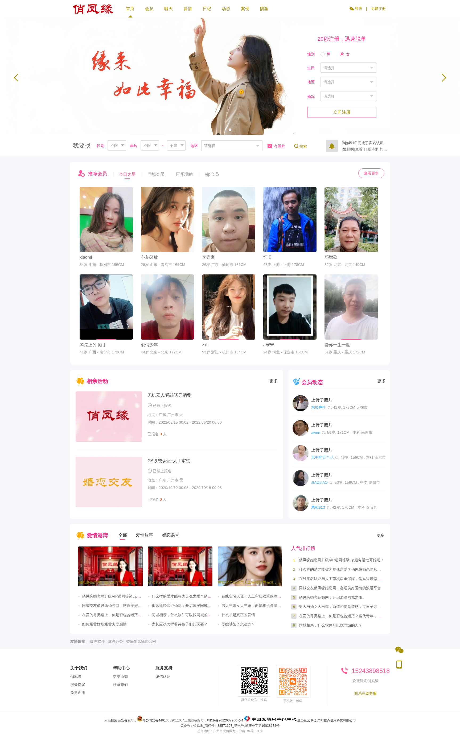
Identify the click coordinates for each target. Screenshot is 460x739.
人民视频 (110, 720)
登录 (358, 8)
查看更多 (371, 173)
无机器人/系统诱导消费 (169, 395)
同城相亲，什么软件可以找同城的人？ (183, 615)
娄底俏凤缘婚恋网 (141, 641)
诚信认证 (162, 676)
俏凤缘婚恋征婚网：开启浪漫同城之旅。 (185, 605)
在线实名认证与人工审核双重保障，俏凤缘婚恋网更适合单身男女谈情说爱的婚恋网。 (370, 579)
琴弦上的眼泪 (92, 345)
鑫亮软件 (97, 641)
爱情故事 (144, 535)
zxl (204, 345)
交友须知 (120, 676)
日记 (207, 8)
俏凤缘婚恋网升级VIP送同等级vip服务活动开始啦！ (124, 596)
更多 (273, 381)
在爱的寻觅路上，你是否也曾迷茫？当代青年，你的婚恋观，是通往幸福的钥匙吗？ (368, 616)
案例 (245, 8)
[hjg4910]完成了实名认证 (363, 142)
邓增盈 (331, 257)
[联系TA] (106, 242)
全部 (122, 535)
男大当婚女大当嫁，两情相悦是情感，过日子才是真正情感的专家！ (277, 605)
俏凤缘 (75, 676)
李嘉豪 (208, 257)
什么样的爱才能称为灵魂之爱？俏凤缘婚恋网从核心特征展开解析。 (208, 596)
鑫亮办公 (115, 641)
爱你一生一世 (337, 345)
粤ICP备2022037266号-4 (225, 720)
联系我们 (120, 684)
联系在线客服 (365, 693)
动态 (226, 8)
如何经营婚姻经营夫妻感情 (104, 624)
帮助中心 (121, 668)
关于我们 (78, 668)
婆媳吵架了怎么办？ (238, 624)
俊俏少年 (149, 345)
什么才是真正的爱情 (238, 615)
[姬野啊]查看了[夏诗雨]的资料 (366, 148)
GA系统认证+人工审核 (168, 460)
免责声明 (77, 692)
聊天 (168, 8)
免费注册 (378, 8)
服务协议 (77, 684)
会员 (149, 8)
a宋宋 (268, 345)
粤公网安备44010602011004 (163, 720)
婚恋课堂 (170, 535)
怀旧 (267, 257)
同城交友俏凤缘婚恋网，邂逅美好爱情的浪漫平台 (123, 605)
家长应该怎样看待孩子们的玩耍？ (180, 624)
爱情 (187, 8)
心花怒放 (149, 257)
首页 (130, 8)
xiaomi (86, 257)
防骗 (264, 8)
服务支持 (163, 668)
